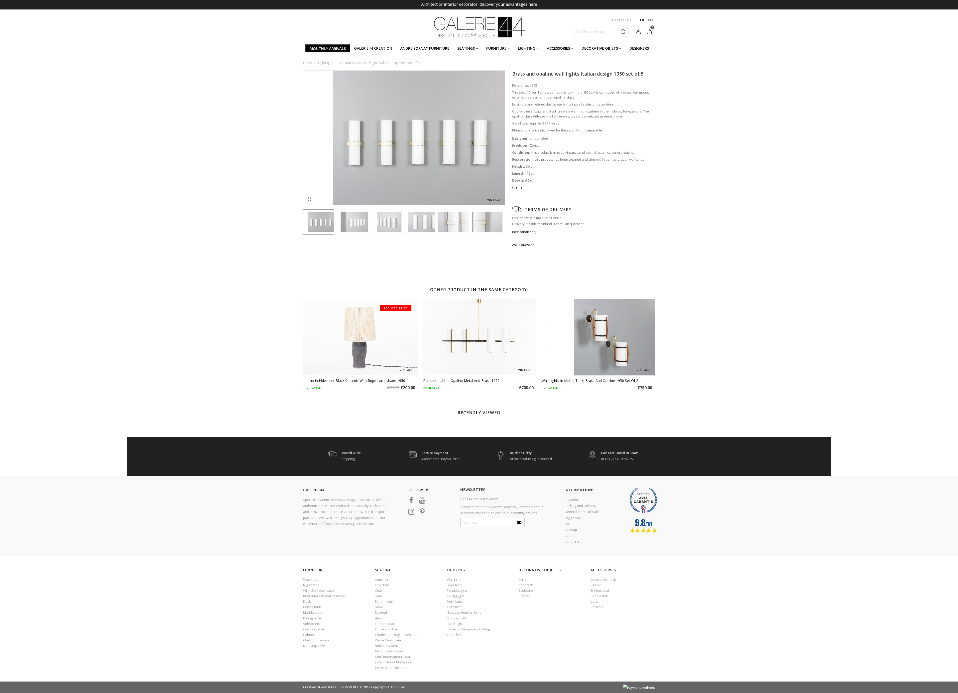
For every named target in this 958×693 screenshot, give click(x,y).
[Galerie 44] (479, 26)
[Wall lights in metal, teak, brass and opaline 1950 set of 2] (597, 337)
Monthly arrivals (328, 48)
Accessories (558, 48)
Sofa (378, 596)
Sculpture (526, 590)
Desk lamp (455, 601)
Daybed (381, 612)
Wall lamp (454, 579)
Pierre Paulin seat (388, 640)
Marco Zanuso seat (389, 651)
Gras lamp (455, 607)
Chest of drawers (316, 640)
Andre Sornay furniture (424, 48)
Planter (524, 596)
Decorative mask (603, 579)
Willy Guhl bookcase (318, 590)
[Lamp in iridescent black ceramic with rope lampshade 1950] (360, 337)
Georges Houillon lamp (464, 612)
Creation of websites (319, 687)
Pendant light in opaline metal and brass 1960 (461, 380)
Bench (379, 618)
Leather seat (384, 623)
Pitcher (596, 585)
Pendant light (457, 590)
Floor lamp (455, 585)
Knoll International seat (392, 656)
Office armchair (386, 629)
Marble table (312, 612)
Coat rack (526, 585)
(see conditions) (524, 232)
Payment (571, 499)
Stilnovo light (456, 618)
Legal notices (574, 517)
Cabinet (309, 634)
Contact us (573, 541)
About (569, 535)
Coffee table (312, 607)
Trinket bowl (600, 590)
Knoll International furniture (324, 596)
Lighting (526, 48)
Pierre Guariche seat (390, 667)
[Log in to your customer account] (638, 31)
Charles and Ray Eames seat (396, 634)
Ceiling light (455, 596)
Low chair (382, 585)
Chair (379, 590)
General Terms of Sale (582, 511)
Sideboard (311, 623)
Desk (307, 601)
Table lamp (455, 634)
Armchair (381, 579)
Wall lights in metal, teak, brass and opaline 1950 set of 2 (590, 380)
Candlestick (599, 596)
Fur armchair (384, 601)
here (532, 4)
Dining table (312, 618)
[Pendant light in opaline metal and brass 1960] (479, 337)
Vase (594, 601)
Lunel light (454, 623)
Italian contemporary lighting (468, 629)
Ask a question (523, 244)
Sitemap (571, 529)
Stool (379, 607)
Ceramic (597, 607)
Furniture (496, 48)
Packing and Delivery (580, 505)
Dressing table (314, 645)
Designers (639, 48)
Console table (313, 629)
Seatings (466, 48)
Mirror (523, 579)
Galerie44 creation (373, 48)
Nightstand (311, 585)
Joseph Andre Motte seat (393, 662)
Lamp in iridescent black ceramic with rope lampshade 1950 (355, 380)
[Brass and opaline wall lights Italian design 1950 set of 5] (309, 199)
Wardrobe (311, 579)
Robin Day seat (386, 645)
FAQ (568, 523)
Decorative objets (600, 48)
